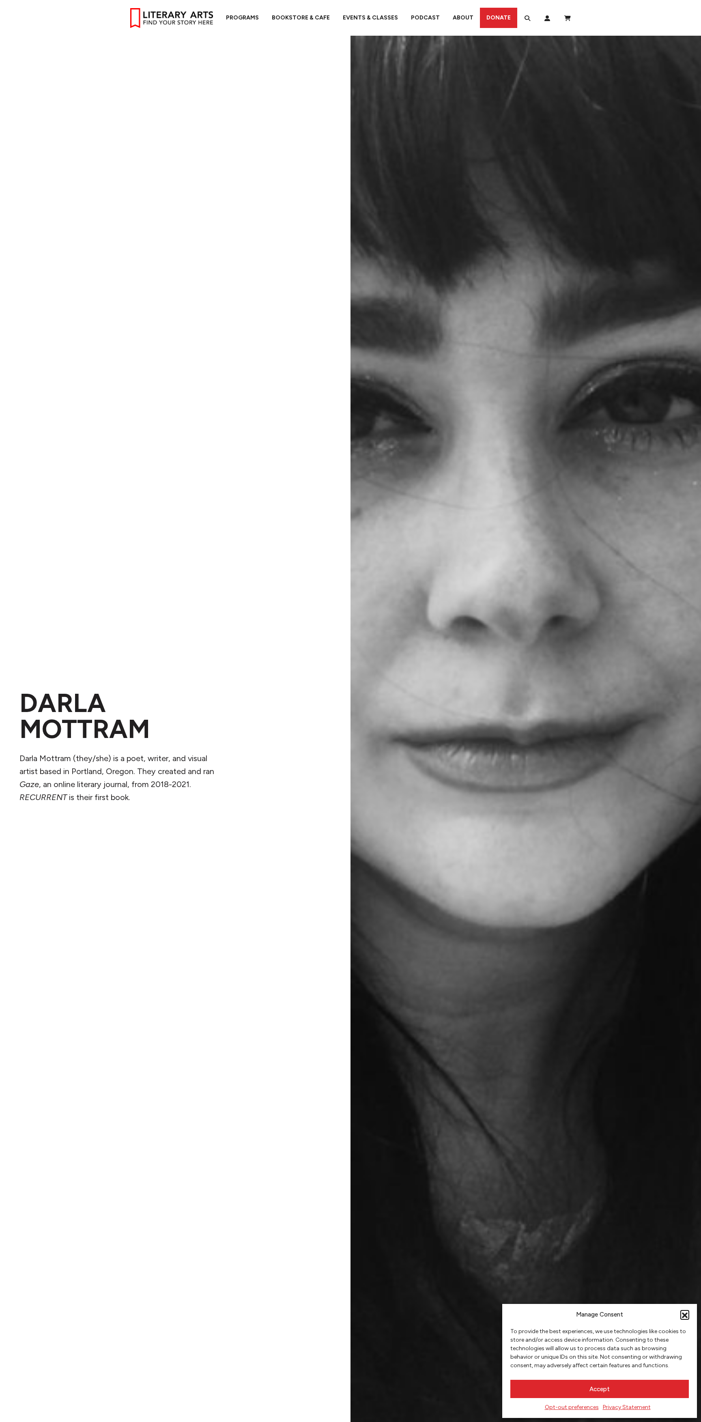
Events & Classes (370, 17)
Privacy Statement (627, 1407)
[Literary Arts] (171, 18)
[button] (685, 1314)
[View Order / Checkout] (567, 18)
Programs (242, 17)
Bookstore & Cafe (301, 17)
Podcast (425, 17)
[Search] (527, 18)
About (463, 17)
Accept (599, 1389)
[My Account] (547, 18)
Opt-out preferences (572, 1407)
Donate (498, 17)
